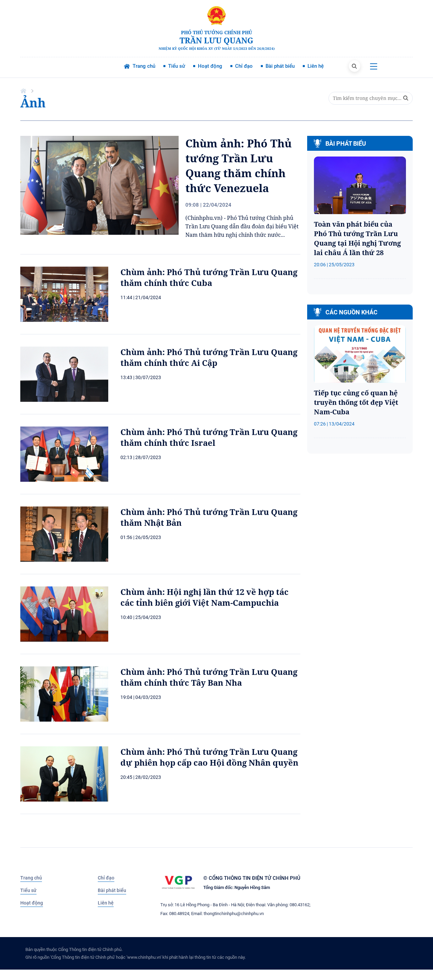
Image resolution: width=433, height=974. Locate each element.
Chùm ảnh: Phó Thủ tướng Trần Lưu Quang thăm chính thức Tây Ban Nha (208, 677)
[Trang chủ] (24, 91)
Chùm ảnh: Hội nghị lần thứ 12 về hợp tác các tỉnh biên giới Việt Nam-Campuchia (204, 597)
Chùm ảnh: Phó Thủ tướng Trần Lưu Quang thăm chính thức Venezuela (238, 165)
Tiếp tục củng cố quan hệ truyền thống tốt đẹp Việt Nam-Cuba (356, 402)
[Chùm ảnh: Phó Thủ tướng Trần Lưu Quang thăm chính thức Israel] (64, 454)
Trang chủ (31, 877)
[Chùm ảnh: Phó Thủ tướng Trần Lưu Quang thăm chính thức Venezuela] (99, 185)
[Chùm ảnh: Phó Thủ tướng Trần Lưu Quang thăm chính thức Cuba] (64, 294)
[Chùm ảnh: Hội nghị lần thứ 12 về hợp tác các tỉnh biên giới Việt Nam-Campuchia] (64, 614)
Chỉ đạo (106, 877)
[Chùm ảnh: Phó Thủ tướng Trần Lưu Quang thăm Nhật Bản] (64, 534)
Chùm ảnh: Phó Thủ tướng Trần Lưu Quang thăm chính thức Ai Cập (208, 357)
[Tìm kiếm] (354, 66)
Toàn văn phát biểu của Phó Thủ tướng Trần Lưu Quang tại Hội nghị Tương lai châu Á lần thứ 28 (357, 238)
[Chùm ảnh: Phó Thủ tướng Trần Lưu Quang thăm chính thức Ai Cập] (64, 374)
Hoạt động (31, 903)
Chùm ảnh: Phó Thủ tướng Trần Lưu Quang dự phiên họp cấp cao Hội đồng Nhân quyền (209, 757)
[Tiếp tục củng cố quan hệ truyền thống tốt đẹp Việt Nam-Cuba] (360, 354)
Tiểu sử (28, 890)
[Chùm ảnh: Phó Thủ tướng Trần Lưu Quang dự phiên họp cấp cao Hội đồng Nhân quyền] (64, 774)
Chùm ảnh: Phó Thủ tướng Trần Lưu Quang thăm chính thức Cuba (208, 277)
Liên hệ (106, 903)
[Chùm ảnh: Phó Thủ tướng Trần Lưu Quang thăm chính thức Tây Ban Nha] (64, 694)
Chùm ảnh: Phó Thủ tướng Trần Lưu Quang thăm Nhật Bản (208, 517)
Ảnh (33, 103)
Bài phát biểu (112, 890)
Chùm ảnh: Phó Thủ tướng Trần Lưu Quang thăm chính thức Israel (208, 437)
